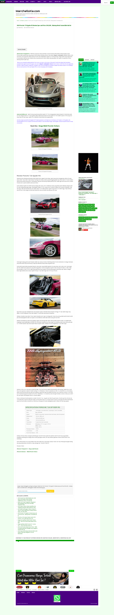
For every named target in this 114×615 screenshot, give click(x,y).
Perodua (23, 592)
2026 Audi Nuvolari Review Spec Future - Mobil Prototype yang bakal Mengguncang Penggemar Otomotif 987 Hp (27, 528)
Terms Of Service (41, 589)
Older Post (71, 570)
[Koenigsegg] (55, 588)
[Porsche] (70, 588)
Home (3, 1)
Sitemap (47, 589)
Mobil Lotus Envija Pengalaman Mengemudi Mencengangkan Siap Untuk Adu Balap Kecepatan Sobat (26, 503)
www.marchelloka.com (22, 114)
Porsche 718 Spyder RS (22, 448)
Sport (45, 1)
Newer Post (19, 570)
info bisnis (87, 217)
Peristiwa (22, 1)
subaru (86, 206)
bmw (80, 204)
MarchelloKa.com (28, 11)
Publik (50, 1)
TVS (93, 208)
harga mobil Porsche (33, 448)
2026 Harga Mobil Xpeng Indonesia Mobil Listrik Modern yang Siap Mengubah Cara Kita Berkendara (27, 532)
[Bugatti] (19, 588)
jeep (93, 206)
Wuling (33, 592)
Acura (18, 592)
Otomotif (32, 1)
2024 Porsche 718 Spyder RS (23, 53)
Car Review (27, 27)
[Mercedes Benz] (78, 588)
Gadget (39, 1)
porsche (32, 27)
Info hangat (81, 219)
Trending (16, 1)
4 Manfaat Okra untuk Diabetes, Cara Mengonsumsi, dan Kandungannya (89, 95)
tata (96, 208)
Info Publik (81, 217)
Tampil (23, 49)
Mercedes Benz (86, 210)
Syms (94, 210)
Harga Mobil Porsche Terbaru (49, 126)
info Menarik (88, 219)
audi (90, 206)
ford (93, 204)
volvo (80, 210)
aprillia (89, 204)
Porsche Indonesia (21, 451)
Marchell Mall (58, 1)
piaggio (85, 208)
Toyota (28, 592)
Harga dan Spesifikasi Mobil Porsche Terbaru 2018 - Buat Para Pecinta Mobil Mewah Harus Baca (27, 521)
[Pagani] (63, 587)
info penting (94, 217)
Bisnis (27, 1)
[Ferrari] (39, 588)
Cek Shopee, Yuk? (67, 1)
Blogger (96, 603)
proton (80, 208)
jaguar (89, 208)
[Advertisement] (45, 38)
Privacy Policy (28, 589)
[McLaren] (47, 588)
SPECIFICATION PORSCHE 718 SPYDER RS (42, 407)
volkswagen (81, 206)
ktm (91, 210)
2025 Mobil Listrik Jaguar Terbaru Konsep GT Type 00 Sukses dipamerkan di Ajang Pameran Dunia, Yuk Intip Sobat (27, 510)
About (17, 589)
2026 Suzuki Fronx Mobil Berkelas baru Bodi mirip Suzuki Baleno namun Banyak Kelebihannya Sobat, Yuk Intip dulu (27, 499)
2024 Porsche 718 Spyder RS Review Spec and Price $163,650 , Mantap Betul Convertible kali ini (27, 514)
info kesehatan (82, 221)
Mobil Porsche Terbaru (32, 451)
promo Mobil (9, 1)
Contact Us (33, 589)
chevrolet (84, 204)
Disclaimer (34, 589)
